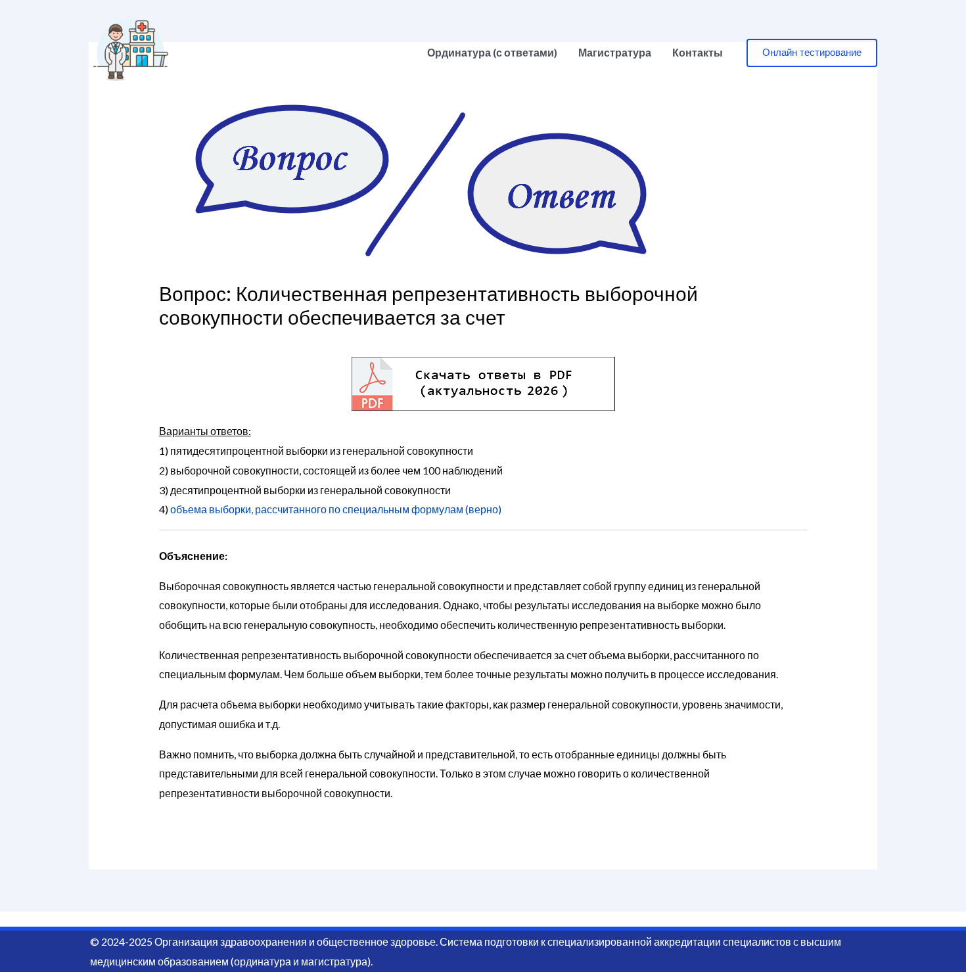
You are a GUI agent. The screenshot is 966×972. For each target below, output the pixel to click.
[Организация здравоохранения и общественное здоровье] (131, 51)
